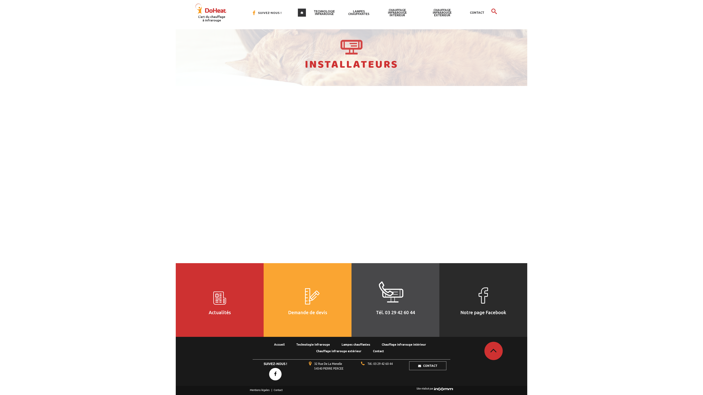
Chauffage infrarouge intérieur (397, 12)
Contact (477, 12)
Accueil (302, 13)
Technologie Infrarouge (324, 13)
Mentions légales (260, 390)
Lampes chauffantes (358, 13)
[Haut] (493, 351)
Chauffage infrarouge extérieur (442, 12)
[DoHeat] (210, 12)
